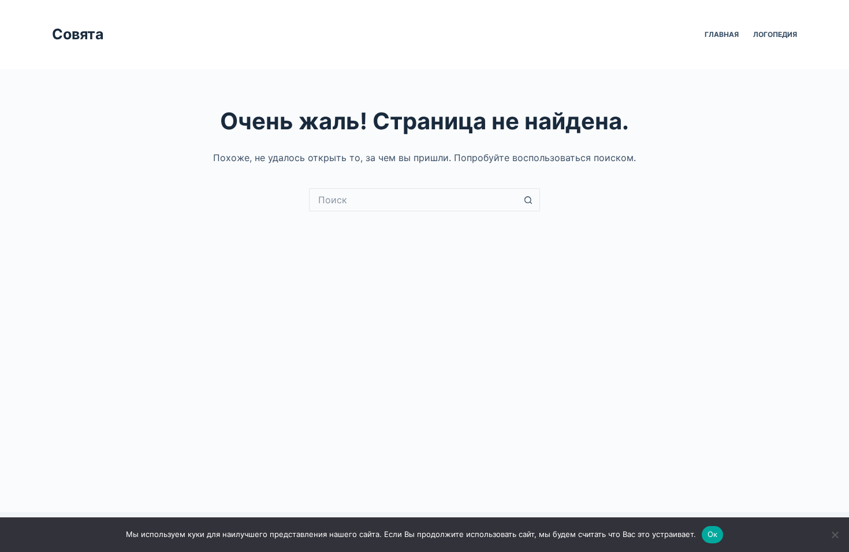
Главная (722, 34)
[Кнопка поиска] (528, 199)
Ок (713, 534)
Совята (78, 34)
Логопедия (775, 34)
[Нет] (834, 534)
